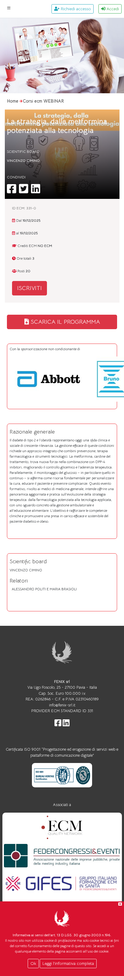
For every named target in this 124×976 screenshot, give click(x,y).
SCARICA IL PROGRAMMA (64, 322)
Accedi (112, 8)
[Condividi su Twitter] (23, 191)
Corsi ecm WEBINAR (43, 101)
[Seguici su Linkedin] (66, 724)
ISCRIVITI (29, 288)
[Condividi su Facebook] (11, 191)
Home (12, 101)
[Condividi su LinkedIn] (35, 191)
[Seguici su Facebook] (57, 724)
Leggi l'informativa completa (68, 963)
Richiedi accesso (75, 8)
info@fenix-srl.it (62, 705)
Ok (33, 963)
